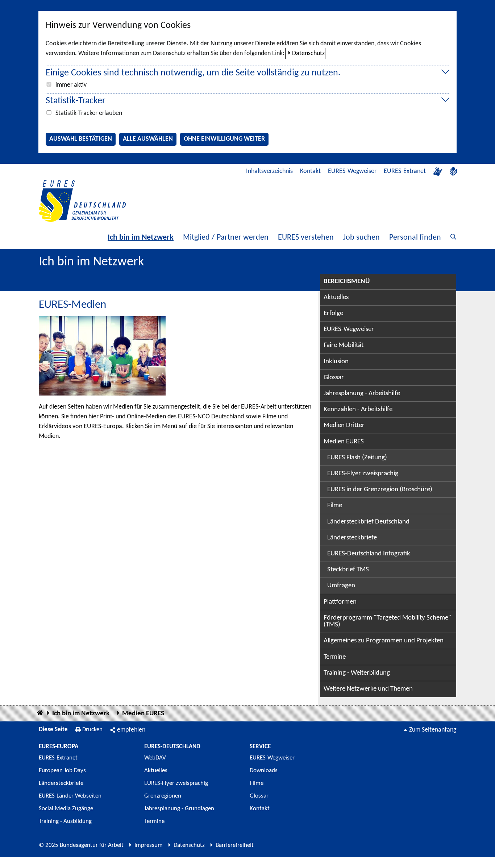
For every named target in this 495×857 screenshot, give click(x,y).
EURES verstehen (306, 237)
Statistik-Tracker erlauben (88, 113)
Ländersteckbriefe (352, 537)
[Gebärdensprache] (437, 171)
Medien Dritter (344, 425)
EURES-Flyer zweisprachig (362, 473)
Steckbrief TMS (348, 569)
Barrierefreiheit (235, 845)
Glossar (334, 377)
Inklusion (336, 361)
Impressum (148, 845)
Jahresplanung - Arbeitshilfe (362, 393)
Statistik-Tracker (75, 101)
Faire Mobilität (343, 345)
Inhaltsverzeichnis (269, 171)
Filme (334, 505)
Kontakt (310, 171)
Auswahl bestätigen (80, 139)
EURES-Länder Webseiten (70, 796)
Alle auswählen (148, 139)
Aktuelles (336, 297)
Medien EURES (344, 441)
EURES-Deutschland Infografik (368, 553)
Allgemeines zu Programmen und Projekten (384, 640)
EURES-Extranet (405, 171)
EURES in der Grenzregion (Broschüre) (379, 489)
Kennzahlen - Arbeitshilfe (358, 409)
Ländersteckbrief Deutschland (368, 521)
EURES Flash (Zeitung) (357, 457)
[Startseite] (40, 713)
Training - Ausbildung (65, 821)
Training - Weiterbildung (357, 673)
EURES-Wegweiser (352, 171)
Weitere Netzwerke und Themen (368, 689)
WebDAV (155, 758)
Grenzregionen (162, 796)
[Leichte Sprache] (453, 171)
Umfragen (341, 585)
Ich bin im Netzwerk (141, 237)
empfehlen (131, 729)
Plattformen (340, 602)
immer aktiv (71, 85)
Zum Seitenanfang (432, 729)
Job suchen (361, 237)
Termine (335, 657)
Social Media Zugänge (66, 809)
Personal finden (415, 237)
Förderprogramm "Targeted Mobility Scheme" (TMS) (387, 621)
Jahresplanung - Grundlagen (179, 809)
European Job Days (62, 770)
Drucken (92, 729)
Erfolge (333, 313)
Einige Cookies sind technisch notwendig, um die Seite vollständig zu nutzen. (193, 73)
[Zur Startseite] (82, 201)
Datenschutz (308, 53)
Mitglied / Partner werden (226, 237)
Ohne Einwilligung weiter (224, 139)
